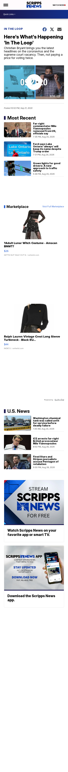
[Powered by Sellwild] (59, 400)
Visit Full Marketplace (53, 206)
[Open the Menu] (5, 5)
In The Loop (13, 28)
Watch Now (58, 5)
